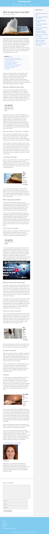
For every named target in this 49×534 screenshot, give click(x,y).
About (25, 4)
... (3, 474)
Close (11, 56)
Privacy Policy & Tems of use (9, 528)
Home (13, 4)
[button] (36, 5)
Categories (19, 4)
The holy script (24, 1)
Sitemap (4, 526)
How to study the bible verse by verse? (12, 443)
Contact (31, 4)
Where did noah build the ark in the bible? (12, 442)
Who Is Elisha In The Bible (41, 38)
